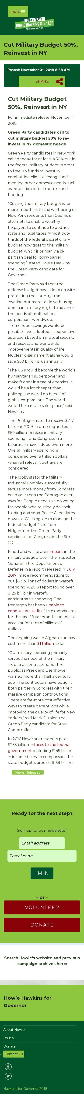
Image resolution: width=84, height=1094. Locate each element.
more (15, 11)
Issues (8, 1038)
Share (42, 81)
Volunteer (42, 907)
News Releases (27, 772)
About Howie (14, 1030)
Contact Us (14, 1054)
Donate (42, 925)
